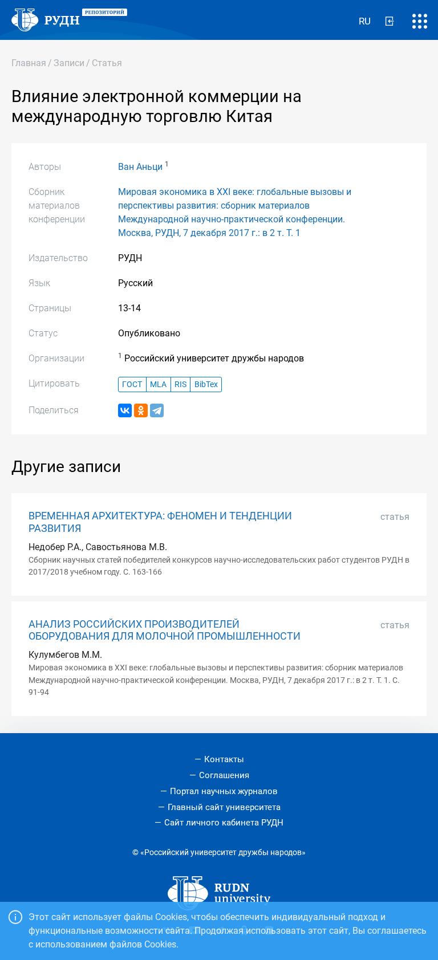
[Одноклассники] (141, 410)
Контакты (224, 759)
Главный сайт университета (224, 807)
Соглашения (224, 775)
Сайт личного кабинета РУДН (223, 822)
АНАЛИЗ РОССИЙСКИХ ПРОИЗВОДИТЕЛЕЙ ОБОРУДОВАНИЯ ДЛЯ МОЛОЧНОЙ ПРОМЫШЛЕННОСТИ (165, 630)
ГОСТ (132, 384)
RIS (180, 384)
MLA (158, 384)
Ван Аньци (140, 166)
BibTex (206, 384)
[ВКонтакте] (125, 410)
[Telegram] (157, 410)
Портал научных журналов (224, 791)
